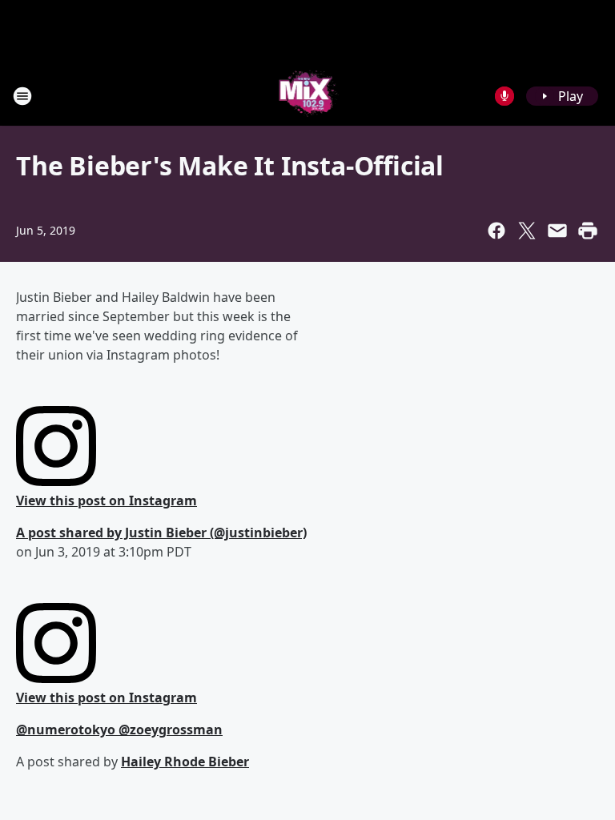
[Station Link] (308, 96)
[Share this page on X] (527, 230)
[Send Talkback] (504, 96)
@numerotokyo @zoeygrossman (119, 729)
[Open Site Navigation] (22, 96)
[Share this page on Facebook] (496, 230)
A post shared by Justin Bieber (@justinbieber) (161, 532)
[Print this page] (588, 230)
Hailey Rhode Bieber (185, 761)
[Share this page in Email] (557, 230)
